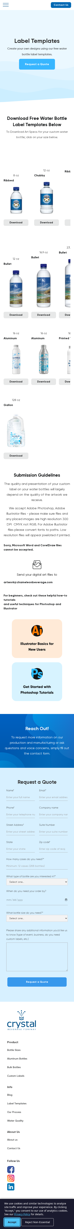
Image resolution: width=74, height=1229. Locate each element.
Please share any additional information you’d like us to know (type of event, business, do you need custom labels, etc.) (36, 934)
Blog (9, 1095)
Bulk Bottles (14, 1067)
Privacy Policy (22, 1214)
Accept (12, 1222)
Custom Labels (15, 1076)
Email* (42, 790)
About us (12, 1140)
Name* (10, 790)
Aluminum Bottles (17, 1059)
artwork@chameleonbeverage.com (28, 582)
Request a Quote (37, 64)
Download (16, 222)
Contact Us (61, 4)
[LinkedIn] (10, 1186)
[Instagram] (10, 1178)
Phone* (10, 807)
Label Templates (16, 1103)
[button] (6, 5)
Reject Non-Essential (37, 1222)
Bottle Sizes (13, 1050)
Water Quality (15, 1121)
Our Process (14, 1112)
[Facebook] (10, 1169)
